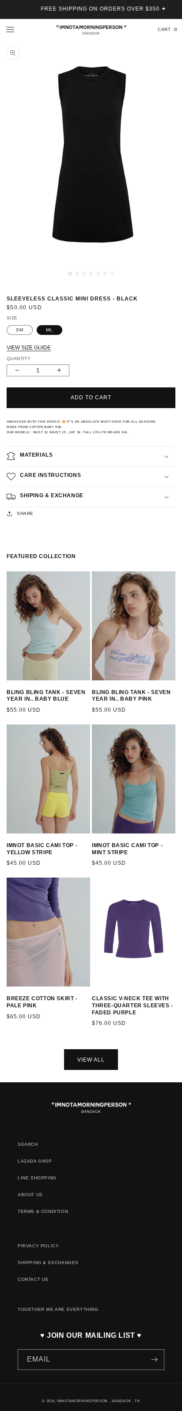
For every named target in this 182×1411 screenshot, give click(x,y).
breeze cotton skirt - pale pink (42, 1002)
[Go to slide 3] (26, 687)
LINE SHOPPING (37, 1177)
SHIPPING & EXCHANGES (48, 1262)
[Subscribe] (154, 1359)
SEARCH (28, 1144)
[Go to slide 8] (142, 993)
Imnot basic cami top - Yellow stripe (42, 849)
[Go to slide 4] (32, 687)
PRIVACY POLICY (38, 1245)
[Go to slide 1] (11, 687)
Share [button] (25, 513)
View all (91, 1060)
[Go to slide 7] (51, 687)
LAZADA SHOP (35, 1161)
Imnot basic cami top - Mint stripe (127, 849)
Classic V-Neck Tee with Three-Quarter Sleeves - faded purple (132, 1005)
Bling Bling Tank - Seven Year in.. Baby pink (131, 695)
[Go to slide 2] (20, 687)
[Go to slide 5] (38, 687)
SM (19, 329)
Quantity (18, 358)
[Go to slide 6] (44, 687)
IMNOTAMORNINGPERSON (82, 1401)
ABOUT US (30, 1194)
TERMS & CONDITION (43, 1211)
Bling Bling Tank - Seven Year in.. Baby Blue (46, 695)
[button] (10, 29)
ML (49, 329)
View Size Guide (29, 348)
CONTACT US (33, 1279)
